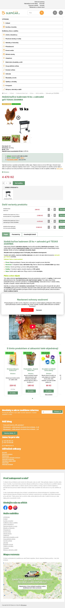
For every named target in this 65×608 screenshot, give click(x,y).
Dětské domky (9, 54)
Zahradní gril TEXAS (8, 198)
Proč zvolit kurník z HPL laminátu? (13, 425)
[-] (3, 183)
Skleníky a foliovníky (10, 42)
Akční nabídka (40, 93)
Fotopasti (7, 85)
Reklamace (5, 456)
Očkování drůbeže (7, 464)
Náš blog (7, 422)
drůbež (9, 156)
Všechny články (8, 433)
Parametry (16, 234)
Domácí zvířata (9, 70)
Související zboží (30, 234)
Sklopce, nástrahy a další (12, 89)
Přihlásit (56, 411)
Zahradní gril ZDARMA (52, 93)
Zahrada (7, 74)
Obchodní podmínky (8, 459)
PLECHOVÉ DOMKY (12, 159)
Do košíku (19, 183)
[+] (10, 183)
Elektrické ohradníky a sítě (12, 62)
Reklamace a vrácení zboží (36, 7)
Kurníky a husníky (10, 27)
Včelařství (7, 58)
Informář (41, 3)
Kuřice (31, 93)
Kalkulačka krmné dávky (31, 3)
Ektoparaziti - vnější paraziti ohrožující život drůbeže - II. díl (21, 427)
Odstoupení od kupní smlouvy (11, 457)
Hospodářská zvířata (11, 66)
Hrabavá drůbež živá (22, 93)
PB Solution (23, 605)
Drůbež (6, 23)
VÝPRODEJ (5, 19)
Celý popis (60, 168)
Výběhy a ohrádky (10, 81)
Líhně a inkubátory (10, 35)
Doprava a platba (33, 5)
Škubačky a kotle (9, 78)
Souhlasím (26, 310)
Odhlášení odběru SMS (9, 461)
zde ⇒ (22, 158)
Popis (6, 234)
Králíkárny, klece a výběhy (10, 31)
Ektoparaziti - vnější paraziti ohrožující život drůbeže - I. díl (21, 429)
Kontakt (42, 5)
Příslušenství (8, 46)
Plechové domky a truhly (12, 39)
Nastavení (39, 310)
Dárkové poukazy (39, 2)
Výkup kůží (5, 462)
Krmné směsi (8, 50)
